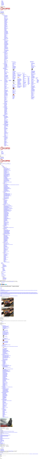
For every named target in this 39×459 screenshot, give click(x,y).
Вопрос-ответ (1, 442)
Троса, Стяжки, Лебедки (23, 293)
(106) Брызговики (14, 292)
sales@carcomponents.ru (3, 281)
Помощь (1, 439)
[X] (3, 284)
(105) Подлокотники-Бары (9, 292)
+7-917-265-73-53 (2, 11)
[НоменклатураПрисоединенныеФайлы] (7, 306)
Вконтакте (2, 447)
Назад (4, 167)
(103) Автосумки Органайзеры (3, 292)
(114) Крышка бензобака (27, 292)
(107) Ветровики (32, 292)
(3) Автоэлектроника (6, 290)
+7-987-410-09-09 (4, 278)
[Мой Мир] (2, 284)
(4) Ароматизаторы (14, 290)
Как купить (2, 152)
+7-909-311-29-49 (2, 12)
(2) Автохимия (10, 290)
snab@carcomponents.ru (11, 281)
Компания (2, 153)
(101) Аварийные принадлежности (12, 293)
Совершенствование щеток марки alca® (4, 433)
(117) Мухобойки (4, 293)
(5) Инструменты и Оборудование (7, 205)
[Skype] (5, 284)
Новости (1, 437)
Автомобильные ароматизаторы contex (4, 435)
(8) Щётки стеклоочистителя (34, 290)
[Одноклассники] (1, 284)
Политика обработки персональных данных (4, 438)
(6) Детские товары (25, 290)
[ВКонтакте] (0, 284)
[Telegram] (6, 284)
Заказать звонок (4, 279)
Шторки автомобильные (33, 293)
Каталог (3, 166)
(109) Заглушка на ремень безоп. (19, 292)
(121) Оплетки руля (18, 293)
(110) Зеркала (23, 292)
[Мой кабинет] (0, 156)
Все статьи (1, 434)
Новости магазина (3, 428)
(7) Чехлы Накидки (6, 229)
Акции (2, 151)
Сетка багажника (7, 293)
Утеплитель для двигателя (28, 293)
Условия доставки (2, 440)
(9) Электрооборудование (6, 243)
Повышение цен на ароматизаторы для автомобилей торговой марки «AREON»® (8, 432)
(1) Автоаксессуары (6, 168)
